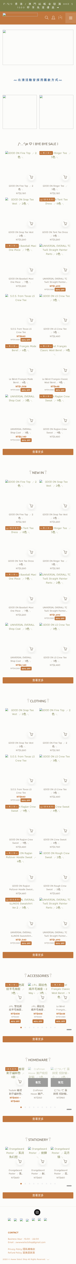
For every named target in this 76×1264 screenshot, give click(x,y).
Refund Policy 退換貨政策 (21, 1252)
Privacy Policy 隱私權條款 (21, 1249)
